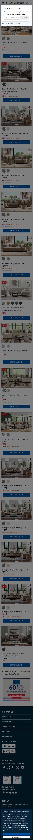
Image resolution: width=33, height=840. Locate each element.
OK (16, 834)
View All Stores (9, 23)
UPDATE (24, 18)
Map (19, 23)
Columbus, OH (16, 9)
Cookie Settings (16, 837)
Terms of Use (24, 827)
